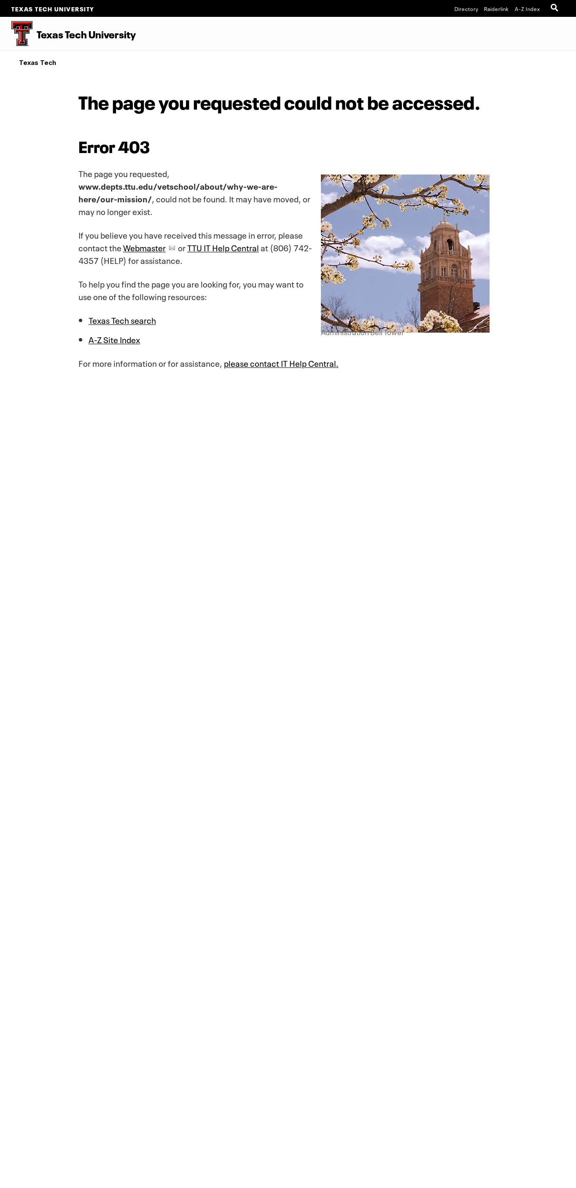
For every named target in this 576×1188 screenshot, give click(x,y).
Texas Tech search (122, 319)
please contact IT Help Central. (281, 362)
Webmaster (144, 247)
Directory (467, 8)
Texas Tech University (52, 8)
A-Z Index (527, 8)
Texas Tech (37, 63)
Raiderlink (496, 8)
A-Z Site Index (114, 339)
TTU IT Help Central (223, 247)
